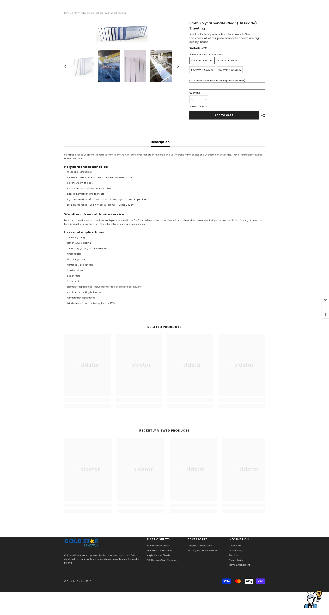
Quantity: (194, 92)
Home (67, 12)
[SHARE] (262, 115)
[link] (87, 400)
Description (160, 142)
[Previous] (65, 66)
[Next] (178, 66)
